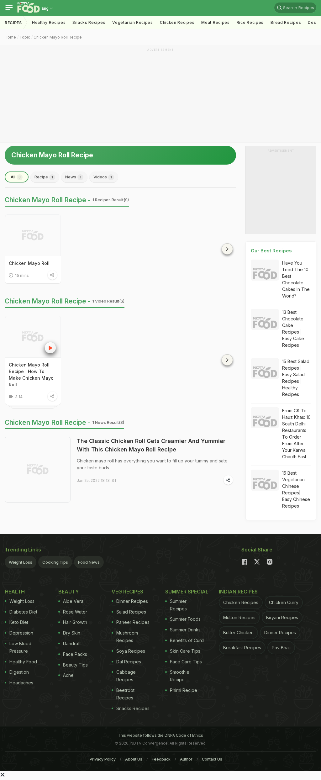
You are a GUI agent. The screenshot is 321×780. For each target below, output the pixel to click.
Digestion (19, 672)
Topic (24, 37)
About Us (133, 759)
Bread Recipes (286, 22)
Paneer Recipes (133, 622)
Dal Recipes (128, 661)
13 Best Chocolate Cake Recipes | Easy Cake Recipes (293, 328)
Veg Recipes (127, 591)
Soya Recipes (130, 651)
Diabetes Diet (23, 611)
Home (10, 37)
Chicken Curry (283, 602)
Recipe (43, 176)
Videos (102, 176)
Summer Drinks (185, 629)
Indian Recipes (238, 591)
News (73, 176)
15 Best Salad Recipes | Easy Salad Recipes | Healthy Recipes (295, 378)
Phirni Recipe (183, 690)
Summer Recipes (178, 604)
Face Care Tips (186, 661)
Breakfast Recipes (242, 647)
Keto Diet (18, 622)
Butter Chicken (238, 632)
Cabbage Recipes (126, 675)
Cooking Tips (55, 562)
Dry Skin (71, 632)
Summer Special (186, 591)
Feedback (161, 759)
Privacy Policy (103, 759)
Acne (68, 675)
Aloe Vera (73, 601)
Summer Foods (185, 619)
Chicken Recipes (177, 22)
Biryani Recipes (282, 617)
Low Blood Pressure (20, 647)
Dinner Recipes (132, 601)
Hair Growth (75, 622)
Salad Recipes (131, 611)
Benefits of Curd (187, 640)
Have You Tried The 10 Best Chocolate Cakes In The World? (296, 279)
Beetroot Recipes (125, 694)
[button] (227, 249)
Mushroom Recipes (127, 636)
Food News (89, 562)
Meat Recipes (215, 22)
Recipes (13, 22)
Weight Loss (20, 562)
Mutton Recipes (239, 617)
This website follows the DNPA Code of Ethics (160, 735)
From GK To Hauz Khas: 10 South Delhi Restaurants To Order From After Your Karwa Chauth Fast (296, 433)
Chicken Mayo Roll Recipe (58, 37)
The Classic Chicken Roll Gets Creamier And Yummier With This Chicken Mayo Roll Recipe (151, 445)
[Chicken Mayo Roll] (33, 235)
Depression (21, 632)
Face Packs (75, 654)
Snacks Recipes (88, 22)
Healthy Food (23, 661)
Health (15, 591)
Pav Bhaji (281, 647)
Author (186, 759)
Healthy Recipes (49, 22)
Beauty (68, 591)
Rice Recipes (250, 22)
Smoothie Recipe (179, 675)
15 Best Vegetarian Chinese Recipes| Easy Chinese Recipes (296, 489)
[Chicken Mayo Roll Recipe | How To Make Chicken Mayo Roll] (33, 336)
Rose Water (75, 611)
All (16, 176)
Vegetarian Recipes (132, 22)
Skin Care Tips (185, 651)
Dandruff (72, 643)
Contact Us (212, 759)
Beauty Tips (75, 664)
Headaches (21, 682)
